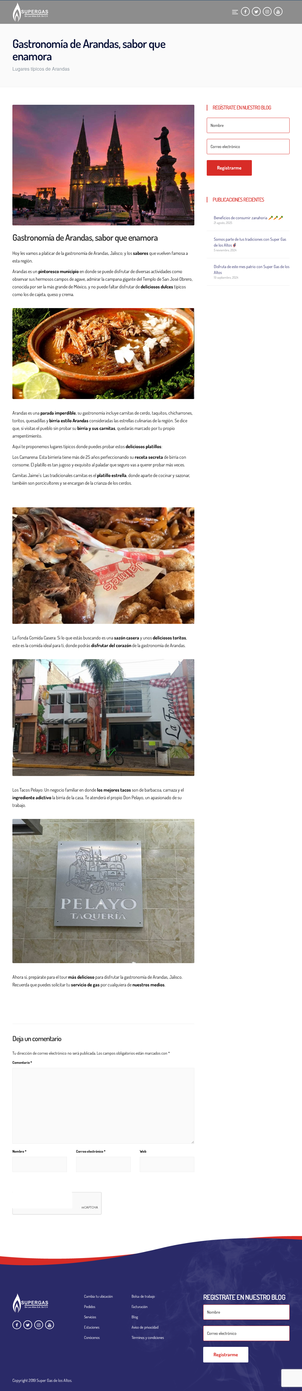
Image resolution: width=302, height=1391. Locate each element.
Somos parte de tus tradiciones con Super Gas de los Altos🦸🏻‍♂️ (250, 242)
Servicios (90, 1316)
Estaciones (91, 1327)
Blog (135, 1316)
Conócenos (92, 1337)
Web (143, 1151)
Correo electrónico (91, 1151)
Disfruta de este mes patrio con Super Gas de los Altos (251, 269)
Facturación (139, 1306)
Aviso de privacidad (145, 1327)
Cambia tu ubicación (98, 1296)
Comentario (22, 1062)
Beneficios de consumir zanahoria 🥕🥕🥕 (248, 217)
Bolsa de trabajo (143, 1296)
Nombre (19, 1151)
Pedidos (89, 1306)
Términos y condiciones (148, 1337)
